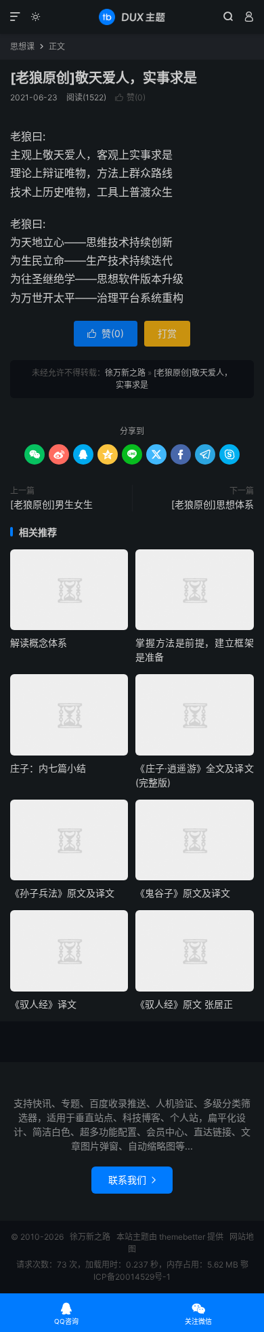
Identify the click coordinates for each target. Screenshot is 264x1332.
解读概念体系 (38, 642)
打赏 (167, 333)
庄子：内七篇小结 (48, 768)
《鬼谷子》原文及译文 (182, 893)
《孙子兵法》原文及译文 (62, 893)
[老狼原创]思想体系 (212, 504)
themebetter (182, 1237)
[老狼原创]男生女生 (51, 504)
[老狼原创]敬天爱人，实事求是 (103, 78)
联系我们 (132, 1180)
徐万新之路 (132, 17)
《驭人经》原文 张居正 (184, 1004)
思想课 (22, 46)
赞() (130, 97)
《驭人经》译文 (43, 1004)
